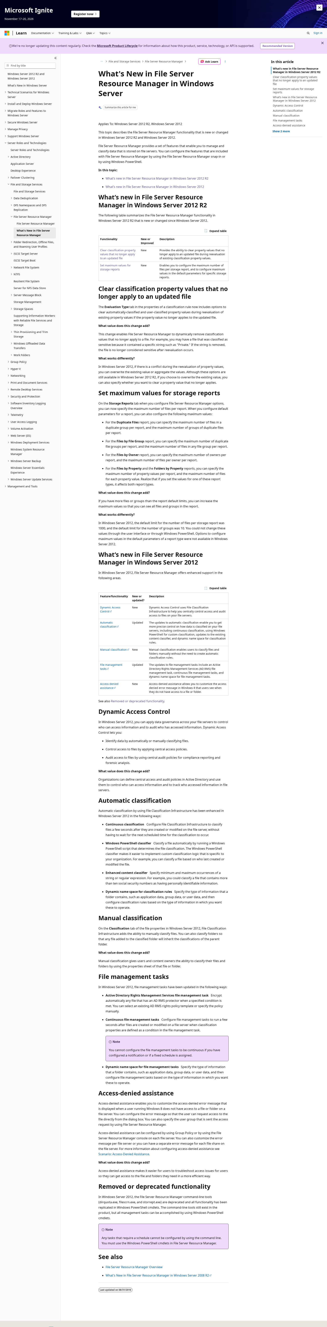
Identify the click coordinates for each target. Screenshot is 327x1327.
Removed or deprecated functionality (137, 701)
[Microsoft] (7, 33)
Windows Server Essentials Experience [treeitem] (27, 470)
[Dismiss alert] (319, 8)
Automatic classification (108, 624)
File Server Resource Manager (164, 61)
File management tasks (287, 120)
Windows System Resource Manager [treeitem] (27, 452)
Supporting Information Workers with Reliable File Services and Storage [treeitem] (34, 320)
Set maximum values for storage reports (293, 90)
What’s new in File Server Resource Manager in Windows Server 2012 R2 (157, 178)
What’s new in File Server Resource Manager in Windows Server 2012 (155, 187)
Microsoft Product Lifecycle (117, 46)
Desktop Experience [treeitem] (23, 170)
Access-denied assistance (109, 686)
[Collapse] (55, 58)
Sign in (318, 33)
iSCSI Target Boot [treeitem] (24, 260)
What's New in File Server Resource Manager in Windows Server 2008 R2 (157, 1275)
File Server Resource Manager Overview (134, 1267)
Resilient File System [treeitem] (27, 281)
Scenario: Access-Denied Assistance (123, 1154)
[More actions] (225, 61)
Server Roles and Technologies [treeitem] (30, 150)
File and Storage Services (124, 61)
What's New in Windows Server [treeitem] (27, 85)
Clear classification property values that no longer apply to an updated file (117, 254)
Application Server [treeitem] (22, 164)
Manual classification (113, 649)
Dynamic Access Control (110, 609)
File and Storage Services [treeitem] (29, 191)
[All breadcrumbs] (101, 61)
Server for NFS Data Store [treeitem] (30, 288)
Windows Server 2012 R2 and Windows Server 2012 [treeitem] (26, 76)
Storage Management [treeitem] (27, 302)
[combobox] (30, 66)
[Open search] (308, 33)
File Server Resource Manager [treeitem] (36, 223)
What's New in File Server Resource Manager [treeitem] (33, 233)
